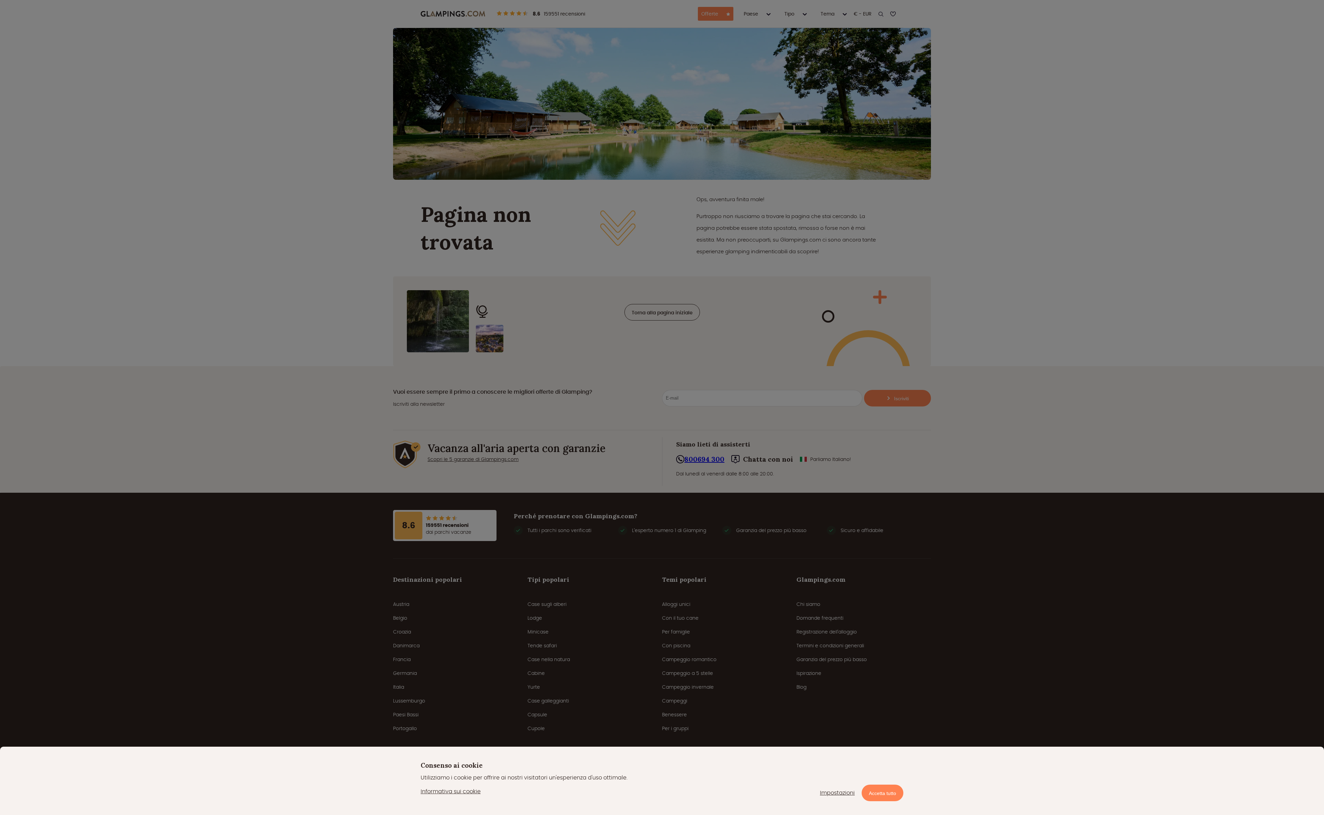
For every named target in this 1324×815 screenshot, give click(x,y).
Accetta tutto (882, 793)
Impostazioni (837, 793)
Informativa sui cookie (451, 791)
